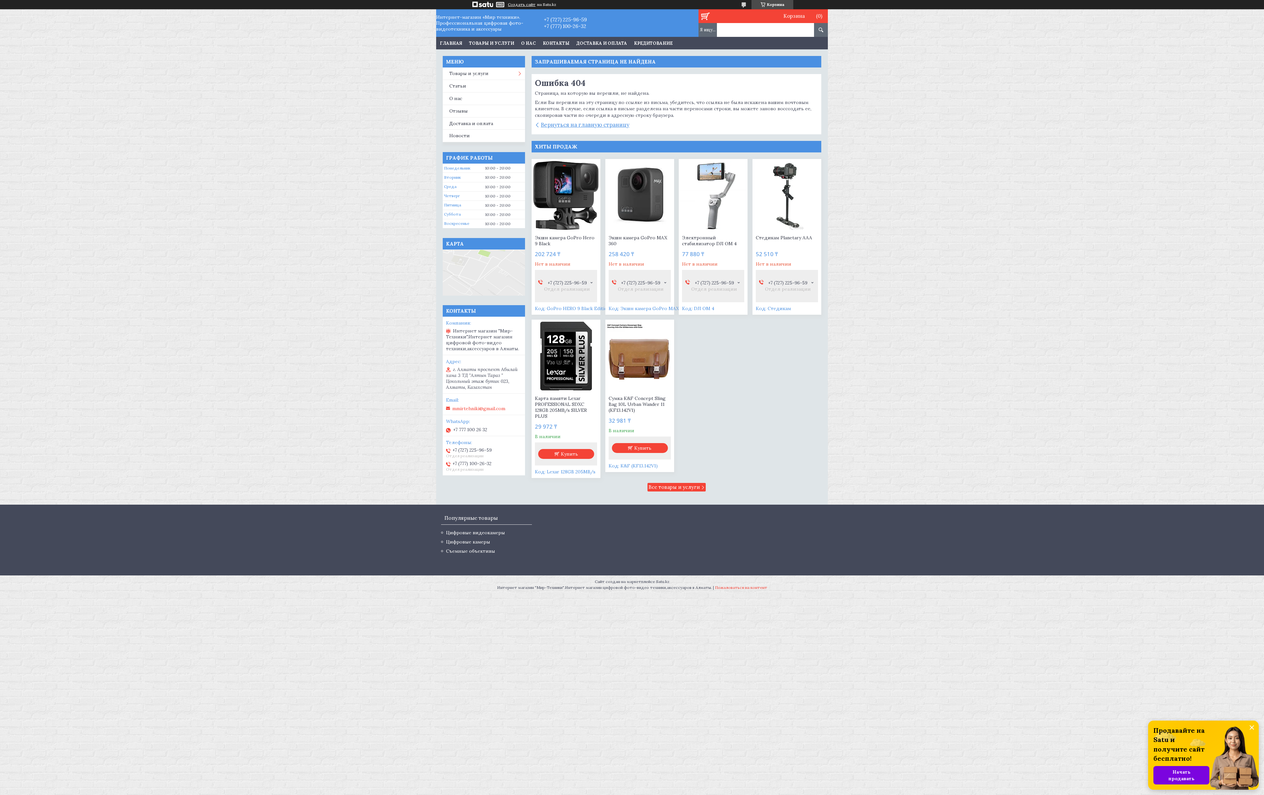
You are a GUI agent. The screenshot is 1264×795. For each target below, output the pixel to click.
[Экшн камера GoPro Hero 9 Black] (566, 195)
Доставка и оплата (601, 43)
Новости (459, 136)
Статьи (457, 86)
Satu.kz (663, 581)
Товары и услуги (491, 43)
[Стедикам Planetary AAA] (786, 195)
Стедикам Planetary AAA (784, 238)
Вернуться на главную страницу (585, 124)
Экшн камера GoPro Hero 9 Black (564, 241)
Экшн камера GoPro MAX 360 (638, 241)
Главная (451, 43)
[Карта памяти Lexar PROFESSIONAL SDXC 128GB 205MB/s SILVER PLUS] (566, 356)
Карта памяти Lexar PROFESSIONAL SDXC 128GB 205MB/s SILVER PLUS (561, 407)
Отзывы (458, 111)
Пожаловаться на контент (741, 587)
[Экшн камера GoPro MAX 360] (639, 195)
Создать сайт (522, 4)
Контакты (556, 43)
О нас (528, 43)
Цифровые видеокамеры (475, 533)
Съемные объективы (470, 551)
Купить (569, 454)
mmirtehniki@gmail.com (478, 408)
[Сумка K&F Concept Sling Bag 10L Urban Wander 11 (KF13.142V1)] (639, 356)
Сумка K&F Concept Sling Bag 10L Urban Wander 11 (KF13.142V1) (637, 404)
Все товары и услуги (674, 487)
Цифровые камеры (468, 542)
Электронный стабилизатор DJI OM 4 (709, 241)
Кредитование (653, 43)
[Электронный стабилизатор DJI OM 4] (713, 195)
